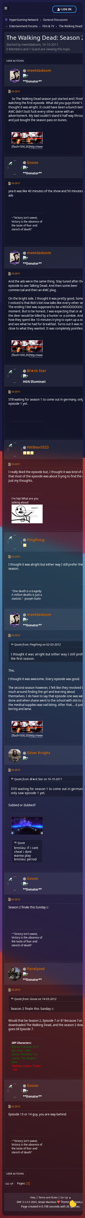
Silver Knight (38, 752)
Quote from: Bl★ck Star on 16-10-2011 (38, 779)
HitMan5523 (38, 447)
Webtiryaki (79, 1202)
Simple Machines (47, 1202)
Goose (32, 162)
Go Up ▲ (66, 1197)
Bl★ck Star (36, 370)
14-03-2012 (14, 769)
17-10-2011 (14, 464)
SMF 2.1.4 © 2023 (26, 1202)
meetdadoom (39, 70)
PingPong (35, 539)
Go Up (9, 1183)
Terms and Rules (48, 1197)
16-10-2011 (14, 91)
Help (33, 1197)
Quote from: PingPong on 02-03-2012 (37, 644)
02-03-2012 (14, 556)
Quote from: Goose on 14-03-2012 (35, 999)
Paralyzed (36, 968)
